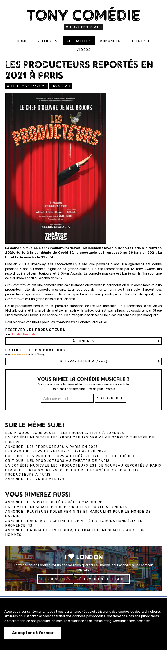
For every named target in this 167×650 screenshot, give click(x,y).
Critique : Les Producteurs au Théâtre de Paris (57, 461)
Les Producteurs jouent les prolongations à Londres (64, 433)
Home (22, 41)
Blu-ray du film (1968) (83, 361)
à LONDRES (83, 341)
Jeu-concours (55, 579)
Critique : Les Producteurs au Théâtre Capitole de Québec (69, 456)
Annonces (110, 41)
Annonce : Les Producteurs (34, 479)
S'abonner (108, 398)
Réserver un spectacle (102, 579)
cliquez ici (99, 322)
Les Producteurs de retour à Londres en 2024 (55, 451)
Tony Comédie (83, 15)
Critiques (47, 41)
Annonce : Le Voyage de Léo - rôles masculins (54, 502)
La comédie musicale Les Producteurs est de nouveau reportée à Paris (83, 465)
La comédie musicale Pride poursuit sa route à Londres (66, 507)
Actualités (79, 41)
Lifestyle (140, 41)
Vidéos (84, 50)
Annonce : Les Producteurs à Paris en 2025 (51, 447)
